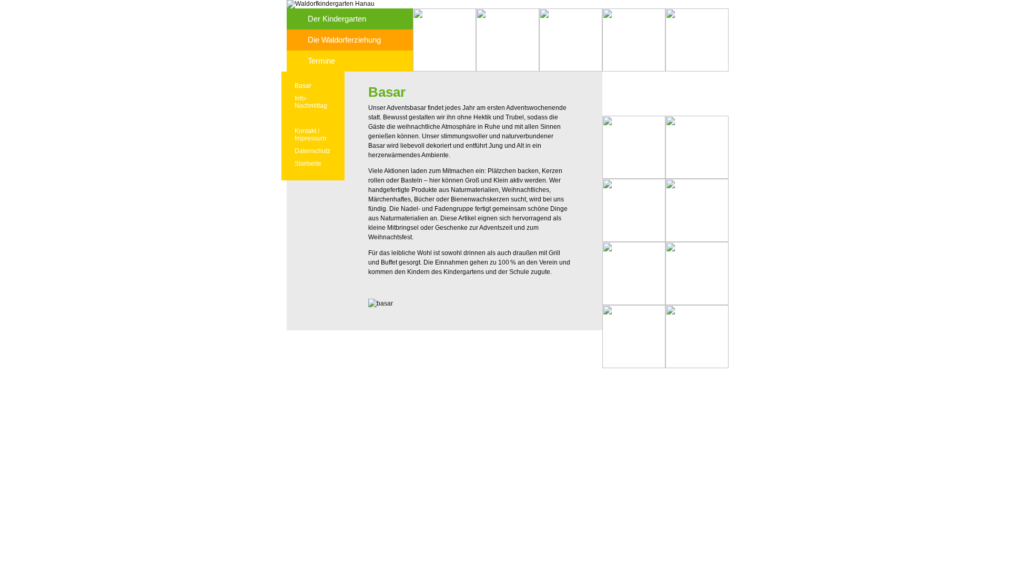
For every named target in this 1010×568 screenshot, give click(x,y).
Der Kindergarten (337, 18)
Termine (321, 60)
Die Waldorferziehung (344, 39)
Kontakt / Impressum (310, 134)
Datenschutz (312, 151)
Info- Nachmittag (311, 102)
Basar (303, 85)
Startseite (308, 163)
